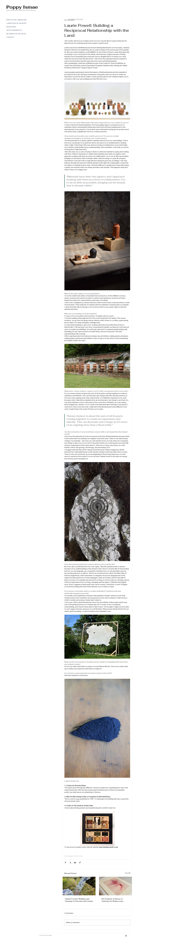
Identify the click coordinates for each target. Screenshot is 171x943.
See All (127, 873)
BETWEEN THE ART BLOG (13, 34)
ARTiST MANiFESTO (13, 30)
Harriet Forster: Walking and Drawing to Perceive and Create (79, 900)
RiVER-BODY (11, 27)
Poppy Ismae (22, 7)
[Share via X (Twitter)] (70, 862)
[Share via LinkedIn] (75, 862)
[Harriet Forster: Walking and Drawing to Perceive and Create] (79, 886)
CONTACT (10, 37)
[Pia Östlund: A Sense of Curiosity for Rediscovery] (115, 886)
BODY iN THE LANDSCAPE (13, 20)
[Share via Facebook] (65, 862)
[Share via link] (80, 862)
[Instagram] (126, 936)
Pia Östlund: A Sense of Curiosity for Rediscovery (112, 900)
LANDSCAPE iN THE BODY (13, 23)
